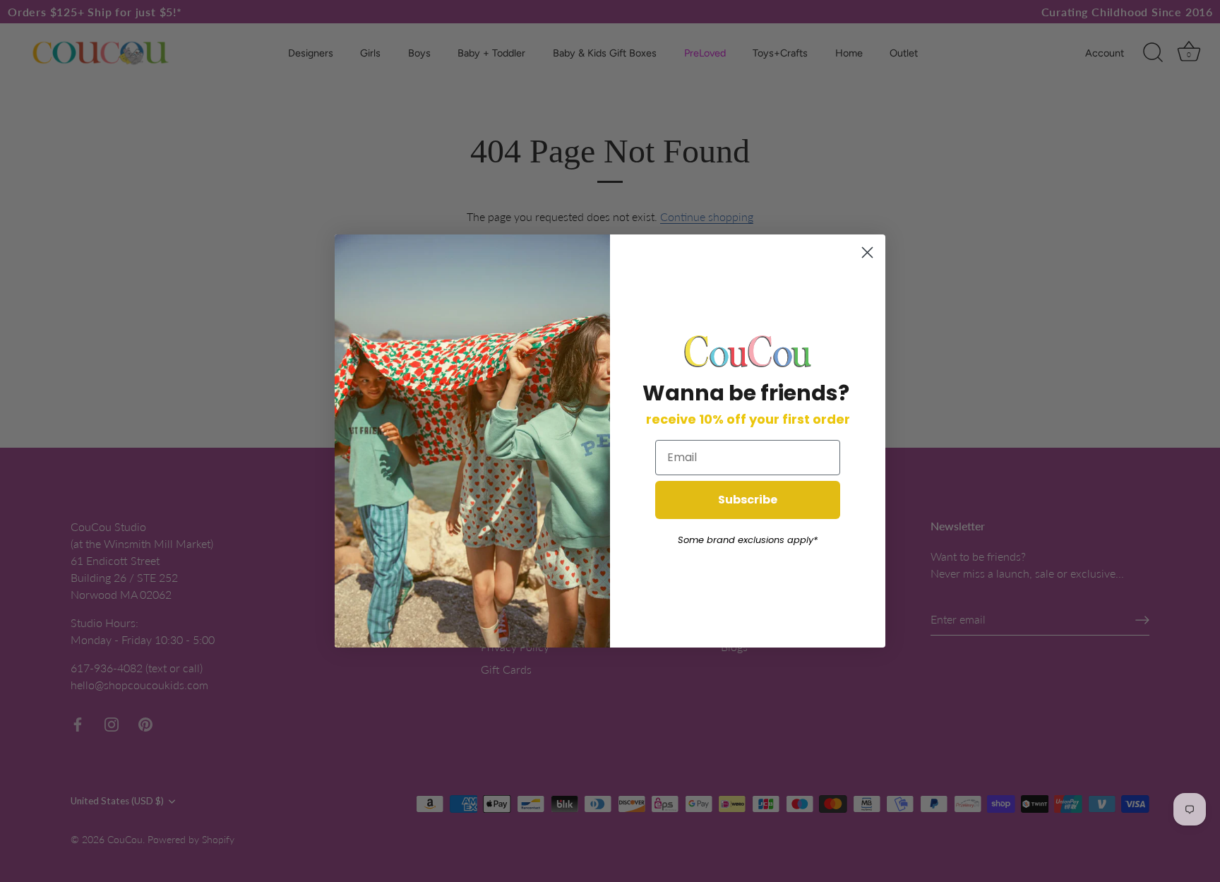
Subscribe (747, 499)
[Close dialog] (867, 252)
